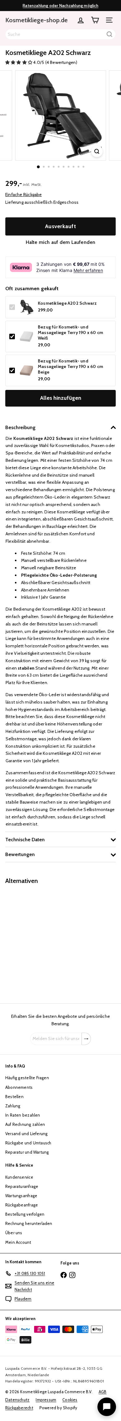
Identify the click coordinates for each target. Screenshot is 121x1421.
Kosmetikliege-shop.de (36, 20)
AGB (103, 1391)
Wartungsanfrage (21, 1195)
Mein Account (18, 1242)
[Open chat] (106, 1407)
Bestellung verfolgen (24, 1214)
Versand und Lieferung (26, 1133)
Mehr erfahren (88, 270)
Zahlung (12, 1105)
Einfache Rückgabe (23, 194)
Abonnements (19, 1087)
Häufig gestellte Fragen (27, 1077)
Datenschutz (17, 1399)
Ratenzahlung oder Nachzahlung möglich (60, 5)
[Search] (109, 34)
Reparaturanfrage (21, 1186)
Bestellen (14, 1096)
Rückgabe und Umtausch (28, 1142)
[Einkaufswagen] (95, 20)
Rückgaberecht (19, 1407)
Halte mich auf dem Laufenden (61, 242)
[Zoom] (96, 151)
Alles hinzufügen (60, 398)
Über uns (13, 1232)
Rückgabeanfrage (21, 1204)
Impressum (46, 1399)
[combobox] (60, 34)
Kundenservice (19, 1177)
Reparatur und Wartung (27, 1152)
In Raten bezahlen (22, 1115)
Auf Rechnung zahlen (25, 1124)
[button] (19, 62)
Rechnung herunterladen (28, 1223)
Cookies (69, 1399)
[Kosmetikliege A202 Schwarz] (44, 940)
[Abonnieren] (86, 1039)
